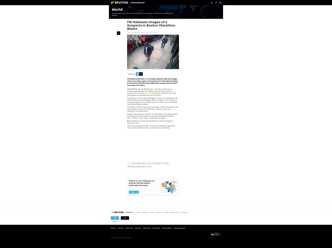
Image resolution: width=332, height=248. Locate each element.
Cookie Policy (146, 228)
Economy (159, 212)
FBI (132, 70)
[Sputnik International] (120, 5)
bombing (148, 93)
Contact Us (138, 228)
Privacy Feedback (167, 228)
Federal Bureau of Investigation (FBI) (136, 166)
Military (166, 212)
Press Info (120, 228)
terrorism (149, 166)
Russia (152, 212)
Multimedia (184, 212)
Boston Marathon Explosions (139, 163)
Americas (145, 212)
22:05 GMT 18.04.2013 (133, 32)
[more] (118, 33)
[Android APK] (215, 234)
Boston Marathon (158, 163)
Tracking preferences (179, 228)
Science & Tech (174, 212)
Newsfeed (166, 163)
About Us (113, 228)
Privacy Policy (156, 228)
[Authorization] (212, 2)
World (129, 163)
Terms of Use (129, 228)
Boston (150, 163)
